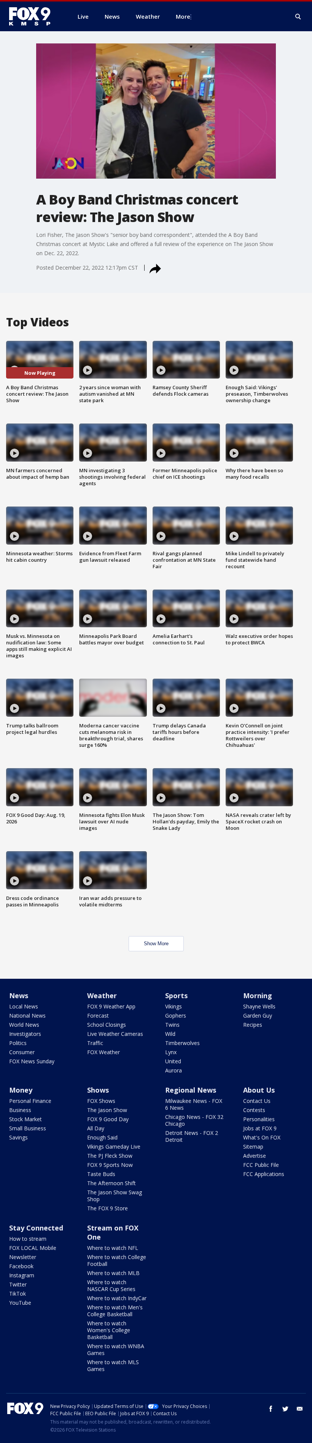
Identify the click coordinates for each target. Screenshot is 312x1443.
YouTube (20, 1302)
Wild (170, 1033)
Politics (18, 1043)
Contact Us (257, 1100)
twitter (285, 1409)
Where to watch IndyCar (116, 1298)
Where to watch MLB (113, 1273)
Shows (98, 1090)
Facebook (21, 1266)
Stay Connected (36, 1227)
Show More (156, 943)
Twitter (18, 1284)
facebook (271, 1409)
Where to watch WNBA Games (115, 1349)
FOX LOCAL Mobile (32, 1247)
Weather (102, 995)
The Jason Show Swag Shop (114, 1196)
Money (20, 1090)
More (183, 16)
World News (24, 1024)
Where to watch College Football (116, 1260)
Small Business (27, 1128)
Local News (23, 1006)
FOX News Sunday (31, 1061)
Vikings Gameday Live (113, 1146)
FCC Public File (261, 1164)
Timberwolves (182, 1043)
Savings (18, 1137)
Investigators (25, 1033)
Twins (172, 1024)
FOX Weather (103, 1052)
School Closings (106, 1024)
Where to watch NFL (112, 1247)
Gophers (175, 1015)
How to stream (27, 1238)
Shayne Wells (259, 1006)
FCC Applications (263, 1174)
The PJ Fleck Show (109, 1155)
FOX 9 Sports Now (110, 1164)
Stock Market (25, 1119)
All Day (95, 1128)
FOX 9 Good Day (108, 1119)
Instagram (21, 1275)
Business (20, 1110)
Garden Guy (257, 1015)
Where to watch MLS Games (113, 1365)
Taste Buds (101, 1174)
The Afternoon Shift (111, 1183)
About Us (259, 1090)
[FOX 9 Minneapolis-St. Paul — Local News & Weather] (34, 16)
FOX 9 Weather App (111, 1006)
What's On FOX (261, 1137)
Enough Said (102, 1137)
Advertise (254, 1155)
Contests (254, 1110)
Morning (257, 995)
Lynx (171, 1052)
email (300, 1409)
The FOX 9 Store (107, 1208)
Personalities (259, 1119)
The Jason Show (107, 1110)
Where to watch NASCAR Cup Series (111, 1285)
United (173, 1061)
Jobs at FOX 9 (260, 1128)
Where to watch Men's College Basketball (115, 1311)
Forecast (98, 1015)
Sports (176, 995)
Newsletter (22, 1257)
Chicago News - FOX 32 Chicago (194, 1120)
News (18, 995)
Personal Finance (30, 1100)
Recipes (252, 1024)
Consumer (22, 1052)
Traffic (95, 1043)
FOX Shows (101, 1100)
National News (27, 1015)
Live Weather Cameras (115, 1033)
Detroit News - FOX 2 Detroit (191, 1136)
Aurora (173, 1070)
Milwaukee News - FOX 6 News (193, 1104)
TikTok (17, 1293)
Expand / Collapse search (298, 17)
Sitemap (253, 1146)
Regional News (190, 1090)
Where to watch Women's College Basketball (108, 1330)
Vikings (173, 1006)
